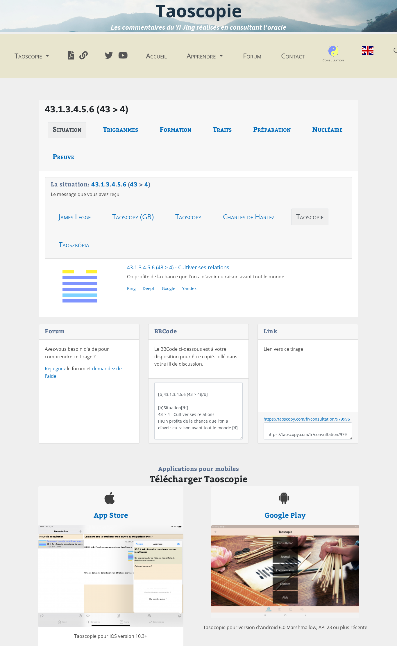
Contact (293, 55)
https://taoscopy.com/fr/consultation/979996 (307, 419)
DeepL (149, 288)
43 (95, 184)
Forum (252, 55)
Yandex (189, 288)
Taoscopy (188, 216)
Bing (131, 288)
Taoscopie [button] (29, 55)
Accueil (156, 55)
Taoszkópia (74, 244)
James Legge (75, 216)
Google (168, 288)
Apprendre (202, 55)
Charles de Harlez (249, 216)
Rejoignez (55, 368)
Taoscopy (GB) (133, 216)
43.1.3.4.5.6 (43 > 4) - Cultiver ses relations (178, 267)
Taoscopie (309, 216)
